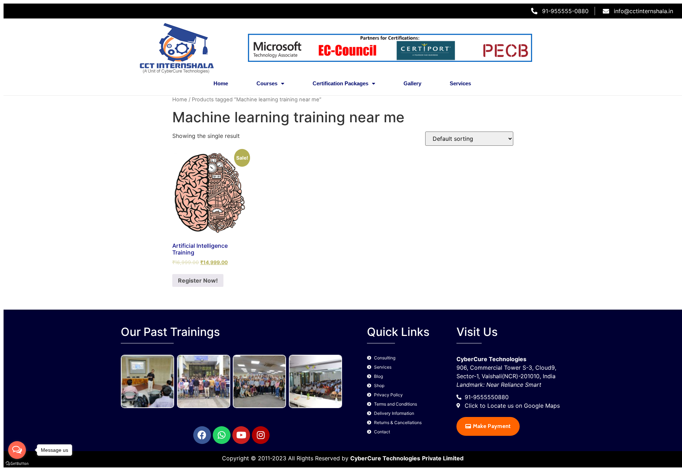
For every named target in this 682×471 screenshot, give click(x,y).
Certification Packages (340, 83)
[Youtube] (241, 435)
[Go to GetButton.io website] (17, 463)
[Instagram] (261, 435)
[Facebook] (202, 435)
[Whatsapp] (222, 435)
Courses (266, 83)
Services (460, 83)
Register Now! (198, 280)
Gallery (412, 83)
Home (220, 83)
